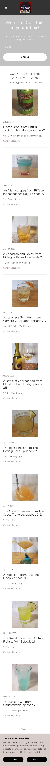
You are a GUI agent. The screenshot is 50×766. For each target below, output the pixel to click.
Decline (13, 760)
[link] (25, 7)
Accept (37, 760)
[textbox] (25, 46)
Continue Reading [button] (12, 140)
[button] (6, 7)
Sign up (25, 57)
